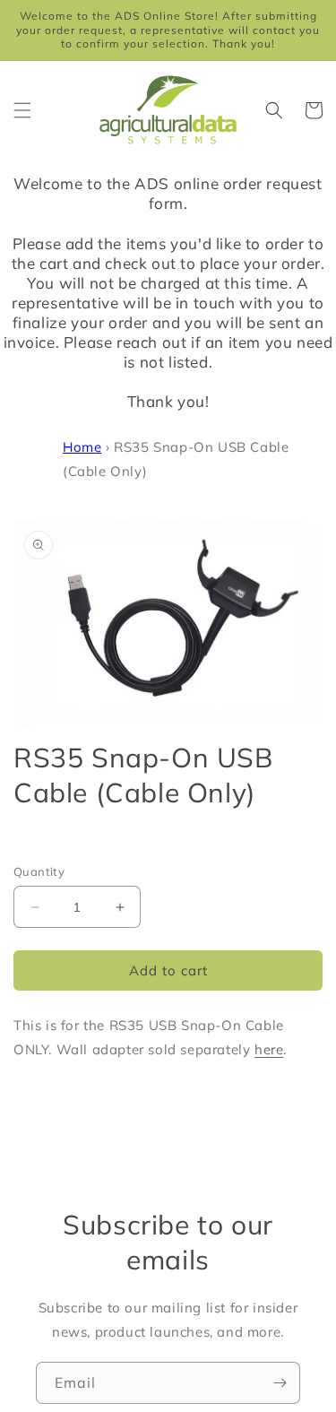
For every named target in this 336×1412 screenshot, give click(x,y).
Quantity (39, 871)
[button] (22, 110)
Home (82, 446)
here (268, 1049)
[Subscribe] (279, 1383)
